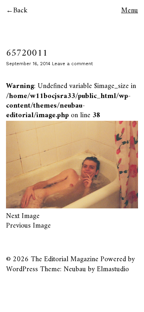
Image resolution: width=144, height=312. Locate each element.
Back (20, 10)
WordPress (22, 269)
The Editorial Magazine (64, 259)
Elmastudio (113, 269)
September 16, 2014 (28, 63)
